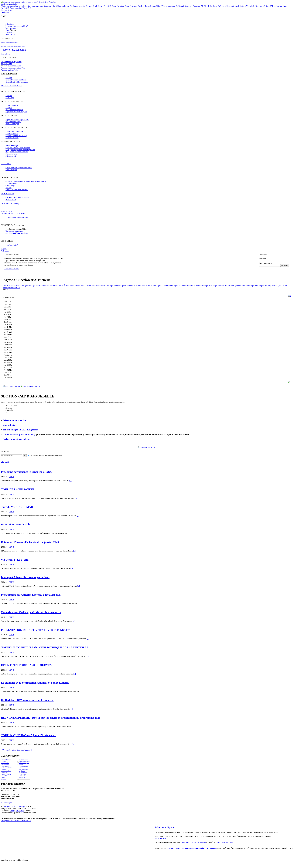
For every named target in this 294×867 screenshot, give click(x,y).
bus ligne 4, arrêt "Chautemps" (14, 806)
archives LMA (6, 64)
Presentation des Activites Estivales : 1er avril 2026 (31, 594)
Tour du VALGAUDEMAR (17, 506)
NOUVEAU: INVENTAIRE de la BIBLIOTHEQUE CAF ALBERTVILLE (44, 647)
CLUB (11, 477)
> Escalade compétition (6, 771)
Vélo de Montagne (168, 6)
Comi (8, 30)
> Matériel (3, 777)
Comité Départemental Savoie (16, 80)
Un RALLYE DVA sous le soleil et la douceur (27, 700)
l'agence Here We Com (224, 842)
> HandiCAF (4, 775)
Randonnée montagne (35, 6)
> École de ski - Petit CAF (6, 767)
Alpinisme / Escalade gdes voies (17, 120)
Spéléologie (179, 6)
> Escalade (3, 769)
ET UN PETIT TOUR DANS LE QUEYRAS (27, 665)
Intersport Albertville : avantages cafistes (25, 577)
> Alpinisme (3, 761)
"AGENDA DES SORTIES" (11, 86)
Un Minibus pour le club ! (16, 524)
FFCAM (9, 78)
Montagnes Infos (14, 66)
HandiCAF (5, 8)
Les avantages (11, 28)
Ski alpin (89, 6)
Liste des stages (11, 170)
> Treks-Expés (22, 774)
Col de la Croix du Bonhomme (17, 198)
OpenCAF (269, 6)
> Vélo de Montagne (23, 775)
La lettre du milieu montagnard (17, 217)
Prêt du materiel (11, 183)
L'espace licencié (19, 434)
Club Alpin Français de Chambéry (193, 842)
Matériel (204, 6)
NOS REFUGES (7, 194)
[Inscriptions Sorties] (147, 447)
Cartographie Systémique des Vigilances (20, 150)
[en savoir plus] (160, 838)
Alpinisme (23, 6)
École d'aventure (118, 6)
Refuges (221, 6)
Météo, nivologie (12, 146)
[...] (70, 481)
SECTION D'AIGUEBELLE (13, 50)
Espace (5, 250)
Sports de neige (49, 6)
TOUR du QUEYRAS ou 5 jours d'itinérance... (28, 735)
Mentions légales (165, 827)
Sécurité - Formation (192, 6)
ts (27, 233)
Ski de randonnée (62, 6)
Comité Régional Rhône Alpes (17, 82)
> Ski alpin (21, 767)
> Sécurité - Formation (6, 774)
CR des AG (10, 32)
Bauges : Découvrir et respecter (17, 152)
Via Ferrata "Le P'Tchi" (15, 559)
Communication (16, 8)
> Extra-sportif (4, 772)
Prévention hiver (11, 154)
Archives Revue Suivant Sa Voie (13, 68)
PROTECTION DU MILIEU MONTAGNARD (13, 212)
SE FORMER (6, 164)
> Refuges (21, 764)
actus (5, 461)
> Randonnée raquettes (24, 763)
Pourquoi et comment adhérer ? (17, 26)
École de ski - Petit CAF (102, 6)
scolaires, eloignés (280, 6)
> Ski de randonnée (23, 769)
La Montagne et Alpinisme (11, 62)
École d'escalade (130, 6)
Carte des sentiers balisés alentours (18, 148)
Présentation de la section (14, 420)
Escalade (140, 6)
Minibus (8, 188)
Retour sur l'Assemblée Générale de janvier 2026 (30, 542)
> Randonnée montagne (24, 761)
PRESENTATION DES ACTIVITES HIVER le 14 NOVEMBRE (38, 629)
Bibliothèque (10, 34)
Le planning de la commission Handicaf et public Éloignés (35, 682)
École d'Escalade (12, 134)
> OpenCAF (3, 779)
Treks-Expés (212, 6)
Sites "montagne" (12, 245)
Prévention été (11, 156)
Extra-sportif (260, 6)
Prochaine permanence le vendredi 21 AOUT (27, 471)
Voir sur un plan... (7, 803)
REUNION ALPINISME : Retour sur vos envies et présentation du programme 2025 (50, 717)
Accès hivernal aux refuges (11, 203)
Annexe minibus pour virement (17, 190)
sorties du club (14, 386)
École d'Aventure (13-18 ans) (16, 136)
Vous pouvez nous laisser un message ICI (16, 821)
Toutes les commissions (9, 6)
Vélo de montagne (12, 124)
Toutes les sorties (9, 286)
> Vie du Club (22, 777)
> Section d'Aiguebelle (6, 759)
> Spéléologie (22, 771)
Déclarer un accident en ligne (16, 439)
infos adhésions (9, 425)
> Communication (5, 763)
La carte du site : (7, 11)
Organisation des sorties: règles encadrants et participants (26, 181)
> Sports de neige (23, 772)
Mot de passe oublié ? (264, 267)
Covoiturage (10, 186)
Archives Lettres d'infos (9, 70)
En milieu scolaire (12, 138)
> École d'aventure (5, 764)
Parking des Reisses (17, 811)
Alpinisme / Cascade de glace (16, 112)
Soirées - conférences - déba (16, 233)
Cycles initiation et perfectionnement (19, 168)
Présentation (10, 24)
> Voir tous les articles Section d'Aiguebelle (16, 750)
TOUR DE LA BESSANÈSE (17, 489)
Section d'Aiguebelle (247, 6)
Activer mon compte (11, 269)
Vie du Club (26, 8)
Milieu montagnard (231, 6)
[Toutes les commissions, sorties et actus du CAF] (19, 2)
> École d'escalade (5, 766)
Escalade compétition (153, 6)
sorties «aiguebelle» (33, 386)
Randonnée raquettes (77, 6)
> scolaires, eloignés (23, 766)
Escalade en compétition (14, 231)
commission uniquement (46, 455)
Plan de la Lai (11, 200)
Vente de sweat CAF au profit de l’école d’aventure (31, 612)
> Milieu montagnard (23, 759)
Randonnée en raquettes (14, 110)
